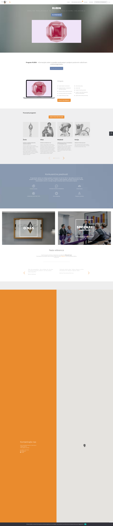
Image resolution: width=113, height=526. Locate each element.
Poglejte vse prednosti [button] (64, 100)
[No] (111, 524)
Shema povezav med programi (56, 116)
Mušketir (60, 140)
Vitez (42, 140)
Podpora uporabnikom (100, 2)
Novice (85, 2)
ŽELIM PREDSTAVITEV (56, 14)
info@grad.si (63, 256)
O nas (68, 2)
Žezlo (25, 140)
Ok (85, 524)
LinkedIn (22, 452)
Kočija (77, 140)
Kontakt (91, 2)
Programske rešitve (77, 2)
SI (108, 2)
